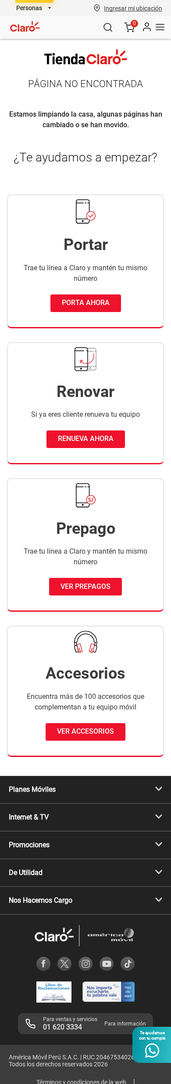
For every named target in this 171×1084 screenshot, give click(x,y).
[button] (133, 8)
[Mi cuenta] (146, 27)
